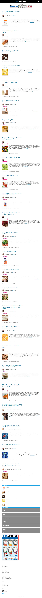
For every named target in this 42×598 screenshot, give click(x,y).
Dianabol (4, 514)
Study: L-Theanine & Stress (9, 251)
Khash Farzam (16, 440)
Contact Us (3, 584)
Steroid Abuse (4, 565)
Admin (15, 61)
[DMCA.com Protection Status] (21, 597)
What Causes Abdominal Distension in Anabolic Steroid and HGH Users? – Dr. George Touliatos (12, 405)
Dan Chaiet (13, 15)
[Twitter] (3, 593)
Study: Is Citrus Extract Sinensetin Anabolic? (11, 66)
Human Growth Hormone (6, 518)
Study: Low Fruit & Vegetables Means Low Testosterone (12, 138)
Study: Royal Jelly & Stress (9, 120)
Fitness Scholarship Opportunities (7, 578)
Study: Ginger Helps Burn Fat (9, 287)
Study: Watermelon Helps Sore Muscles (10, 232)
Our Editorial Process (5, 585)
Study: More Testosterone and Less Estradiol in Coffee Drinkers (11, 366)
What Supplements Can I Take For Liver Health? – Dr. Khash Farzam (11, 425)
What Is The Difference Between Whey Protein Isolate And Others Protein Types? (12, 307)
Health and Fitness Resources (6, 579)
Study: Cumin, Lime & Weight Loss (11, 157)
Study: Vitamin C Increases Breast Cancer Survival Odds (11, 327)
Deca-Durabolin (5, 513)
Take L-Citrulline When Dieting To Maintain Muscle (11, 385)
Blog (9, 26)
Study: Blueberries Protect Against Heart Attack (11, 445)
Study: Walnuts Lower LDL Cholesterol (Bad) (12, 346)
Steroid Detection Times (5, 572)
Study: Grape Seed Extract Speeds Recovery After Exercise (11, 213)
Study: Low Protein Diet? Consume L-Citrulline (12, 12)
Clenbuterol (4, 511)
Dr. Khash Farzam (17, 429)
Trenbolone (4, 529)
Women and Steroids (5, 576)
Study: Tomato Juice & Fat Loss (10, 175)
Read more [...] (32, 22)
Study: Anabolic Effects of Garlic (10, 269)
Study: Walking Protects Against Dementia (10, 101)
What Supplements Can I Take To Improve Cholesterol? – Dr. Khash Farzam (11, 465)
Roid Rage (3, 567)
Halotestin (4, 517)
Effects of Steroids (4, 566)
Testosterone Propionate (6, 528)
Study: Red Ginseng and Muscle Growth (10, 31)
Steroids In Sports (4, 573)
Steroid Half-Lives (4, 571)
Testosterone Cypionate (6, 525)
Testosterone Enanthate (6, 526)
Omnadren (4, 521)
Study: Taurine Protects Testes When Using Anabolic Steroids (11, 194)
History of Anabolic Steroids (6, 577)
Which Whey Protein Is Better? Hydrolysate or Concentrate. (10, 81)
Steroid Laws (4, 570)
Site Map (3, 588)
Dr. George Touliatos (17, 409)
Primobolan (4, 522)
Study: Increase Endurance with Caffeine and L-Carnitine (10, 51)
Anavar (4, 510)
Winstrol (4, 532)
